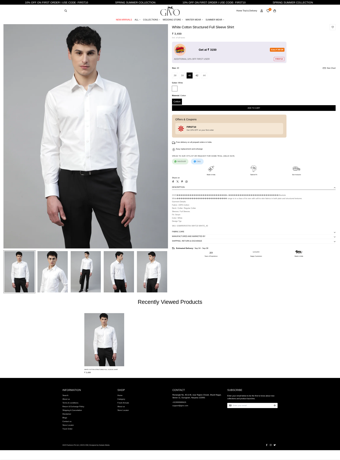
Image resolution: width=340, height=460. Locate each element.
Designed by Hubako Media (99, 445)
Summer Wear (214, 20)
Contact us (66, 421)
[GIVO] (170, 11)
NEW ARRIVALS (124, 20)
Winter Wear (193, 20)
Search (65, 395)
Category (121, 399)
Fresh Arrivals (123, 403)
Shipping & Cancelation (72, 410)
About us (66, 399)
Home (119, 395)
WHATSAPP (181, 161)
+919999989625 (179, 402)
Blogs (64, 418)
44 (204, 75)
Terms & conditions (70, 403)
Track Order (67, 429)
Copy (279, 59)
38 (175, 75)
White (174, 88)
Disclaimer (66, 414)
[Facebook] (173, 181)
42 (197, 75)
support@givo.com (180, 405)
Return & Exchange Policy (73, 406)
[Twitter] (178, 181)
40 (189, 75)
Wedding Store (172, 20)
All (137, 20)
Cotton (176, 101)
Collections (150, 20)
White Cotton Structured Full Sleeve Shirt (101, 369)
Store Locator (68, 425)
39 (182, 75)
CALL (199, 161)
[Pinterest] (182, 181)
